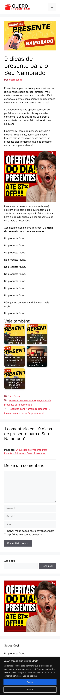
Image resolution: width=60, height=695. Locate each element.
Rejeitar (30, 689)
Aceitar (30, 682)
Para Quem (14, 396)
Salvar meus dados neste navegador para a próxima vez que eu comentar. (30, 532)
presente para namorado (22, 400)
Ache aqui (9, 560)
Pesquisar (47, 566)
